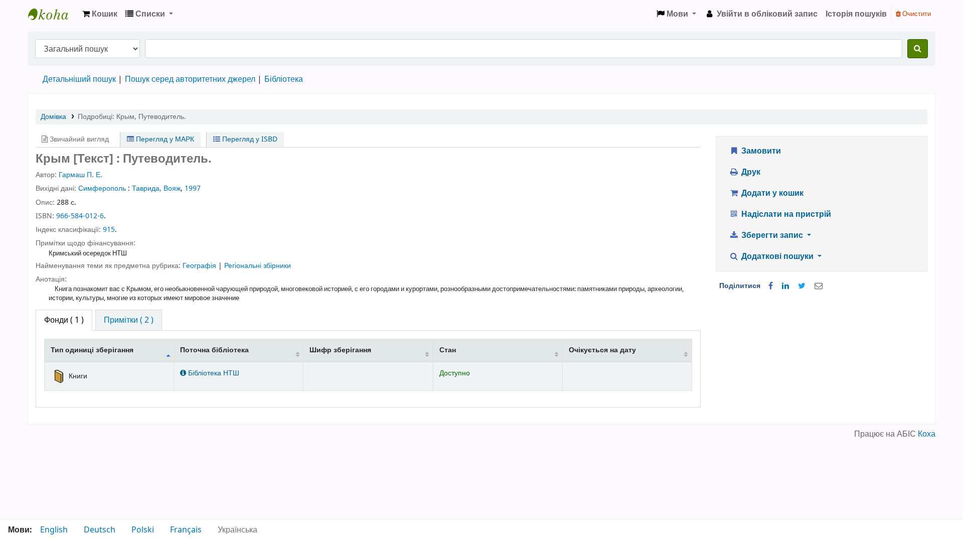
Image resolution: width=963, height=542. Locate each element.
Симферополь (102, 188)
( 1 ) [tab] (64, 320)
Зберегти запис (772, 235)
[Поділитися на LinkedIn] (785, 286)
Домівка (53, 116)
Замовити (760, 151)
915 (109, 229)
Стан (447, 350)
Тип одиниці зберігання (92, 350)
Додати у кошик (771, 193)
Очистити (916, 14)
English (54, 530)
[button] (99, 14)
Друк (749, 172)
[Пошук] (917, 48)
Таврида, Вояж (156, 188)
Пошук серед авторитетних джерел (190, 79)
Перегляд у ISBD (248, 139)
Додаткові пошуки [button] (777, 256)
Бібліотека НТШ (212, 373)
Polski (142, 530)
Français (186, 530)
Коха (926, 434)
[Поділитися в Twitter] (801, 286)
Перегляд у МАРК (164, 139)
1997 (193, 188)
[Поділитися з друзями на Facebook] (770, 286)
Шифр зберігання (340, 350)
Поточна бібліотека (214, 350)
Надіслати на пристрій (785, 214)
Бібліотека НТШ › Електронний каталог (53, 14)
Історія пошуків (856, 14)
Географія (200, 265)
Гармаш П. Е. (80, 175)
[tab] (128, 320)
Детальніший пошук (79, 79)
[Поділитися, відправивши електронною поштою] (818, 286)
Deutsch (99, 530)
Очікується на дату (602, 350)
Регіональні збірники (257, 265)
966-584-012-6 (80, 216)
